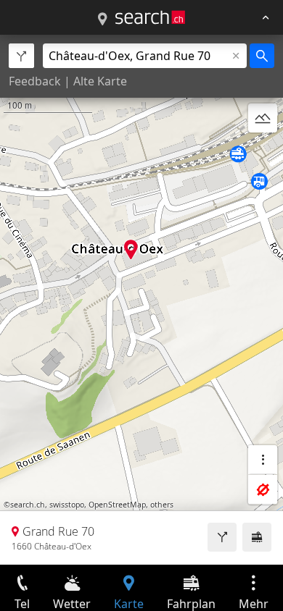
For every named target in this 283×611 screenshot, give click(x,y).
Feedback (35, 81)
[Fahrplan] (256, 537)
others (161, 505)
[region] (141, 300)
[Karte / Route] (102, 19)
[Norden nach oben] (262, 152)
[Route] (222, 537)
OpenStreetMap (117, 505)
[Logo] (150, 17)
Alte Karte (100, 81)
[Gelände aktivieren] (262, 118)
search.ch (27, 505)
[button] (131, 249)
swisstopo (66, 505)
